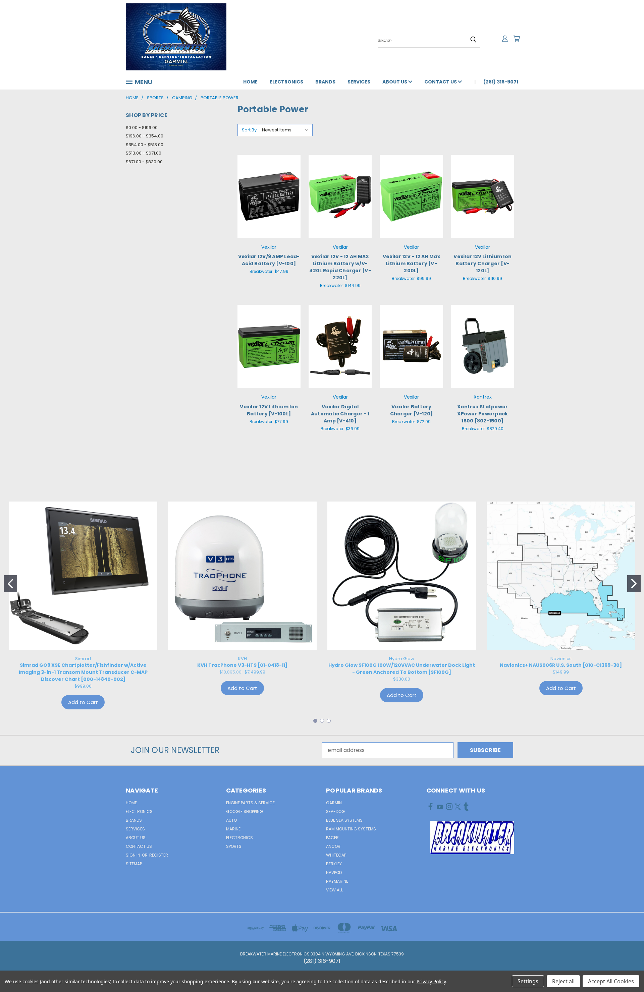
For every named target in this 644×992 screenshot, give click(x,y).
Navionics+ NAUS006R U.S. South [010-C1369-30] (561, 665)
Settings (528, 981)
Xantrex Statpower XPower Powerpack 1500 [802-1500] (482, 413)
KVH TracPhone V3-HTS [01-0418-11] (242, 665)
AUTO (231, 820)
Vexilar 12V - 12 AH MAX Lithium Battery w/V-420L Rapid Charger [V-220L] (340, 267)
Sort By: (250, 130)
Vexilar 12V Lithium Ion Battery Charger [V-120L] (482, 263)
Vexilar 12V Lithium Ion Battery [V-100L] (269, 410)
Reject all (563, 981)
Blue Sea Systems (344, 820)
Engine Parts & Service (250, 803)
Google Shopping (244, 811)
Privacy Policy (431, 981)
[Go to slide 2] (634, 583)
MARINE (233, 829)
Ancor (333, 846)
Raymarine (337, 881)
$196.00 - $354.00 (144, 136)
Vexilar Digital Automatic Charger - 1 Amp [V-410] (340, 413)
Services (358, 81)
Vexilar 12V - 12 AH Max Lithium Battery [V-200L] (411, 263)
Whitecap (336, 855)
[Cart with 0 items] (516, 38)
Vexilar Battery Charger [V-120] (411, 410)
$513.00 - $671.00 (143, 153)
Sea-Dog (335, 811)
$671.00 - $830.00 (144, 162)
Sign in (133, 855)
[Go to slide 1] (10, 583)
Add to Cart (268, 209)
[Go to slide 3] (329, 721)
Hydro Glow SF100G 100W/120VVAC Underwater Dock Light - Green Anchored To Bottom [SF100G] (401, 669)
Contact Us (441, 81)
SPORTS (233, 846)
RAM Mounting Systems (351, 829)
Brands (325, 81)
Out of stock (340, 359)
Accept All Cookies (611, 981)
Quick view (269, 181)
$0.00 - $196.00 (142, 127)
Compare (267, 195)
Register (158, 855)
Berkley (334, 864)
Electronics (286, 81)
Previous (625, 970)
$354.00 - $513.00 (144, 144)
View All (334, 890)
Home (250, 81)
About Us (395, 81)
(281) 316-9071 (500, 81)
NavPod (334, 872)
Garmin (334, 803)
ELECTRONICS (239, 837)
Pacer (332, 837)
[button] (472, 837)
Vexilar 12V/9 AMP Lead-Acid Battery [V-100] (269, 260)
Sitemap (134, 864)
